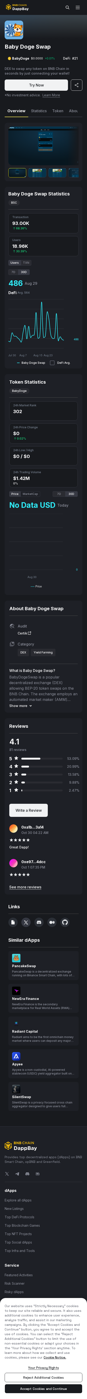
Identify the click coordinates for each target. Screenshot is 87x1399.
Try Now (36, 85)
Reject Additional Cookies (43, 1377)
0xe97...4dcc (33, 861)
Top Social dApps (18, 1242)
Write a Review (29, 810)
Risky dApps (14, 1292)
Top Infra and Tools (20, 1251)
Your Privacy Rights (43, 1368)
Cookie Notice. (55, 1357)
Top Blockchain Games (22, 1225)
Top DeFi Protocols (19, 1217)
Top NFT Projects (18, 1234)
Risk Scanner (15, 1283)
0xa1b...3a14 (32, 827)
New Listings (14, 1209)
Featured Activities (19, 1275)
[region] (43, 1348)
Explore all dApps (18, 1200)
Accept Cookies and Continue (43, 1389)
